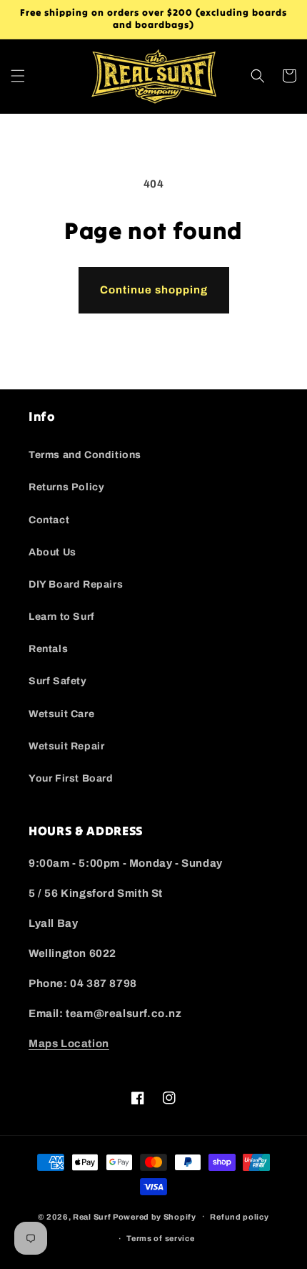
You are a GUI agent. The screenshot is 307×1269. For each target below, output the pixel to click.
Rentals (48, 648)
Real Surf (92, 1216)
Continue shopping (154, 290)
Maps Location (69, 1043)
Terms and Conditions (85, 454)
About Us (52, 552)
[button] (18, 76)
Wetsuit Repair (66, 746)
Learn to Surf (62, 616)
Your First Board (71, 778)
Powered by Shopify (154, 1216)
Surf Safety (58, 681)
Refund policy (239, 1216)
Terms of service (160, 1238)
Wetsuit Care (61, 714)
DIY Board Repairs (76, 584)
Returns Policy (66, 487)
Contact (49, 520)
